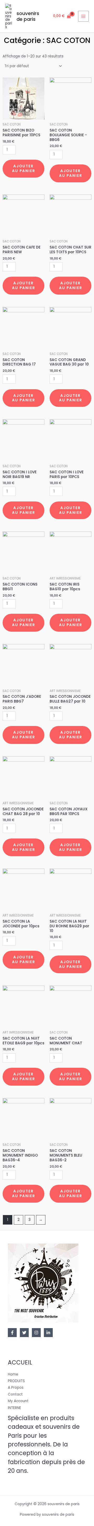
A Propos (16, 1387)
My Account (18, 1400)
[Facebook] (12, 1332)
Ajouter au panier (23, 168)
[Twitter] (24, 1332)
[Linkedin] (48, 1332)
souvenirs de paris (27, 16)
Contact (15, 1394)
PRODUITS (16, 1380)
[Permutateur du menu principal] (83, 16)
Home (13, 1374)
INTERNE (14, 1407)
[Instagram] (36, 1332)
